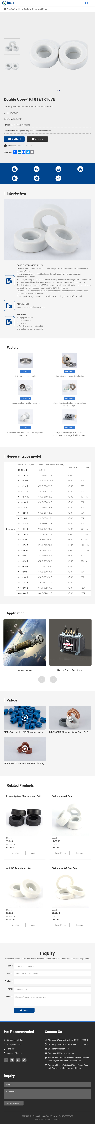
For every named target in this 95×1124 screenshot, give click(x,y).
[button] (57, 90)
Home (20, 9)
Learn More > (15, 853)
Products (27, 9)
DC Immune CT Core (39, 9)
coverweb (56, 1119)
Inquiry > (34, 853)
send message (14, 1103)
